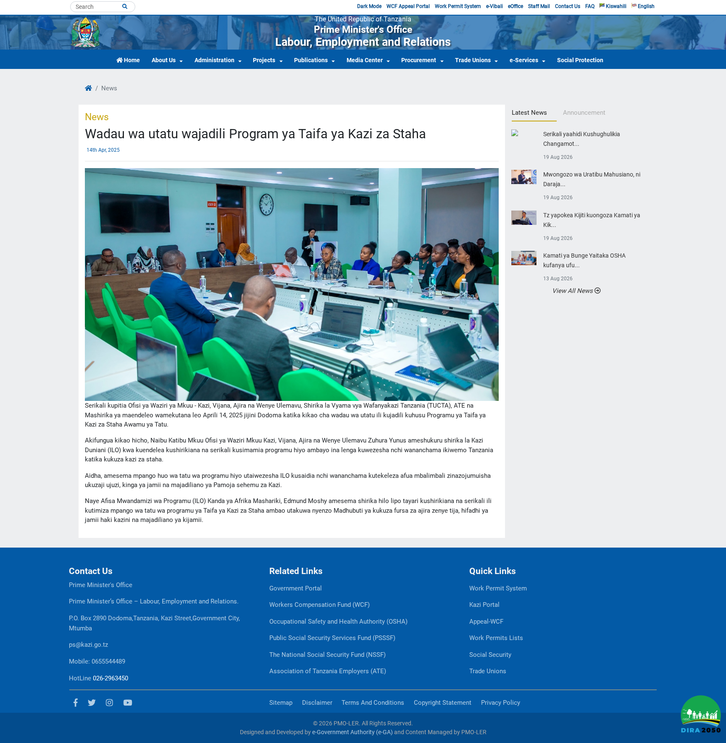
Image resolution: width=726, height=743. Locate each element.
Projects (264, 60)
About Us (164, 60)
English (646, 6)
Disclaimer (317, 702)
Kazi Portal (484, 605)
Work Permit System (458, 6)
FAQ (589, 6)
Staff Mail (539, 6)
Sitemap (280, 702)
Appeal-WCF (486, 621)
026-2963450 (110, 678)
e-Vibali (494, 6)
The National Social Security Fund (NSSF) (327, 655)
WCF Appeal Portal (408, 6)
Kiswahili (615, 6)
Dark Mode (369, 6)
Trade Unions (473, 60)
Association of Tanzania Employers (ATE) (327, 671)
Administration (214, 60)
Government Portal (295, 588)
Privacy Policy (500, 702)
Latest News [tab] (529, 112)
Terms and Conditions (373, 702)
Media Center (365, 60)
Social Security (490, 655)
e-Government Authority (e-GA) (352, 732)
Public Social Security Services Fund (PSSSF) (332, 638)
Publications (311, 60)
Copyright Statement (442, 702)
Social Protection (580, 60)
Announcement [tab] (584, 112)
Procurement (418, 60)
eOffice (515, 6)
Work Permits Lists (496, 638)
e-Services (524, 60)
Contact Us (567, 6)
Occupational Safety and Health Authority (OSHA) (338, 621)
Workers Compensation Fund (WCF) (319, 605)
